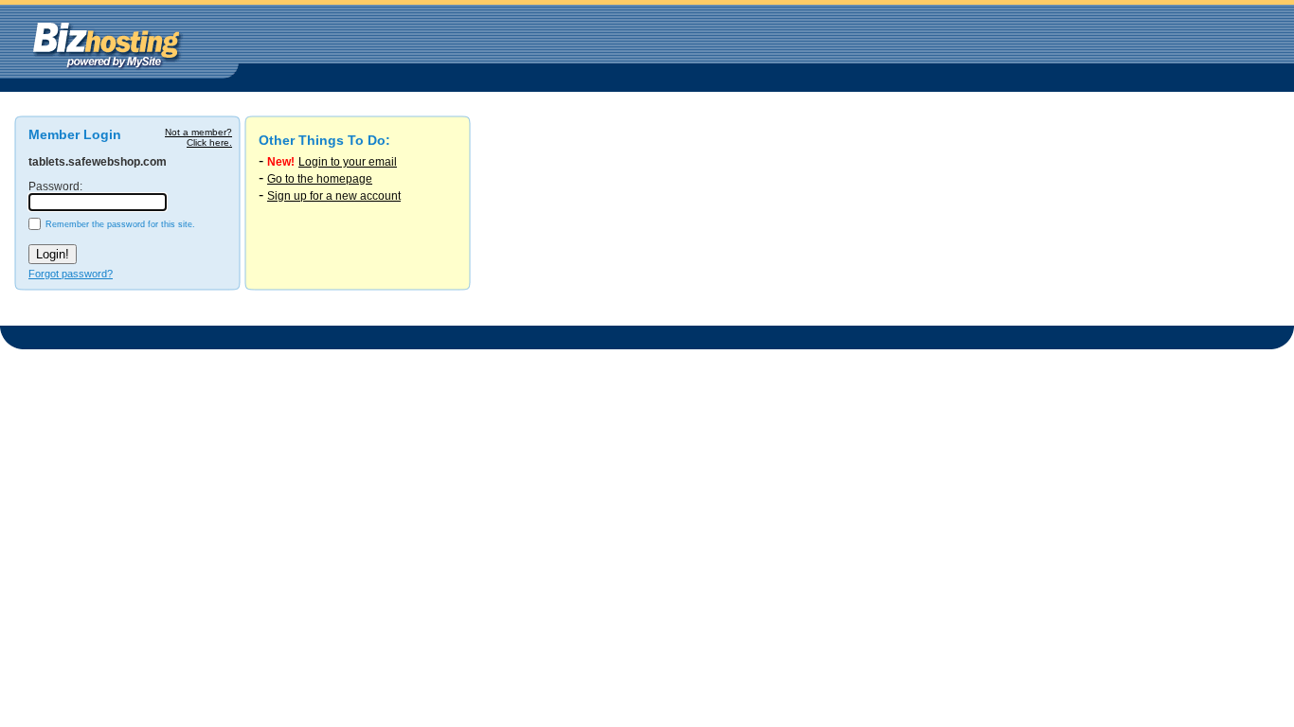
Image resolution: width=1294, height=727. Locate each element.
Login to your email (347, 161)
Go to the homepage (319, 179)
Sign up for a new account (334, 196)
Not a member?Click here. (198, 137)
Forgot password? (70, 273)
